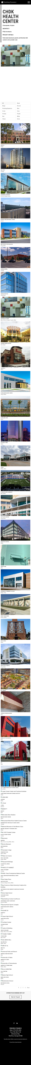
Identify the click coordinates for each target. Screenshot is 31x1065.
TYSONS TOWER (4, 936)
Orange (4, 113)
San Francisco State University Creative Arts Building (12, 889)
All (3, 103)
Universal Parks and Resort (7, 953)
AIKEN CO (2, 145)
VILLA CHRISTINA (4, 971)
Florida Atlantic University (6, 492)
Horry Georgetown (5, 616)
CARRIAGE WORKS (4, 269)
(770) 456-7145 (16, 1032)
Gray (18, 111)
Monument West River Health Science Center (10, 822)
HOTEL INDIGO (3, 640)
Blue (18, 108)
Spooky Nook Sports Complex (7, 906)
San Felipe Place (4, 881)
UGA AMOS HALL (4, 942)
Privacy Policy (12, 1042)
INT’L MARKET (3, 690)
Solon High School (5, 895)
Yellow (4, 119)
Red (3, 116)
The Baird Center (4, 924)
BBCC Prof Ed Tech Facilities (7, 244)
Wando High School (5, 977)
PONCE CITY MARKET (5, 869)
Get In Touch (15, 997)
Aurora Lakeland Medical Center (8, 219)
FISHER (2, 467)
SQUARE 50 (3, 912)
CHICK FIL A (3, 368)
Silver (18, 119)
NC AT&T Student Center (6, 834)
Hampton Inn (3, 566)
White (18, 116)
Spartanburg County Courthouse (8, 900)
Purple (18, 113)
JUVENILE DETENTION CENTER (6, 713)
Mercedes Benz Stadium (6, 816)
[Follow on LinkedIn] (17, 1023)
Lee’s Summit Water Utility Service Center (9, 787)
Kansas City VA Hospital (6, 738)
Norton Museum (4, 846)
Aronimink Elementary (5, 194)
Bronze (19, 105)
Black (18, 103)
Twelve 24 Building (4, 930)
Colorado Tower (4, 442)
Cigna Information (18, 1042)
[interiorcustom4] (15, 66)
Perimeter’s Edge (4, 852)
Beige (3, 105)
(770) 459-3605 (17, 1030)
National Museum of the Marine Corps (9, 828)
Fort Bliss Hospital (5, 517)
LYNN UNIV (3, 799)
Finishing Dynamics (7, 108)
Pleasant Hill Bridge (5, 863)
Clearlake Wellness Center (6, 393)
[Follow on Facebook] (14, 1023)
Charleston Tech (4, 293)
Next (28, 987)
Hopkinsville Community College (8, 591)
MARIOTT (2, 811)
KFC (1, 762)
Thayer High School (5, 918)
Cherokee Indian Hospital (6, 343)
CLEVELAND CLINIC (4, 417)
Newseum (3, 840)
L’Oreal (2, 805)
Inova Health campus (5, 665)
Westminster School (5, 983)
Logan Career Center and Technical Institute (10, 793)
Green (3, 111)
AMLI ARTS (3, 170)
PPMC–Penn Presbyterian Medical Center (9, 875)
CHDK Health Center (5, 318)
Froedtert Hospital (5, 541)
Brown (9, 196)
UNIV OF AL (3, 947)
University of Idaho (5, 959)
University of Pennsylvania (6, 965)
